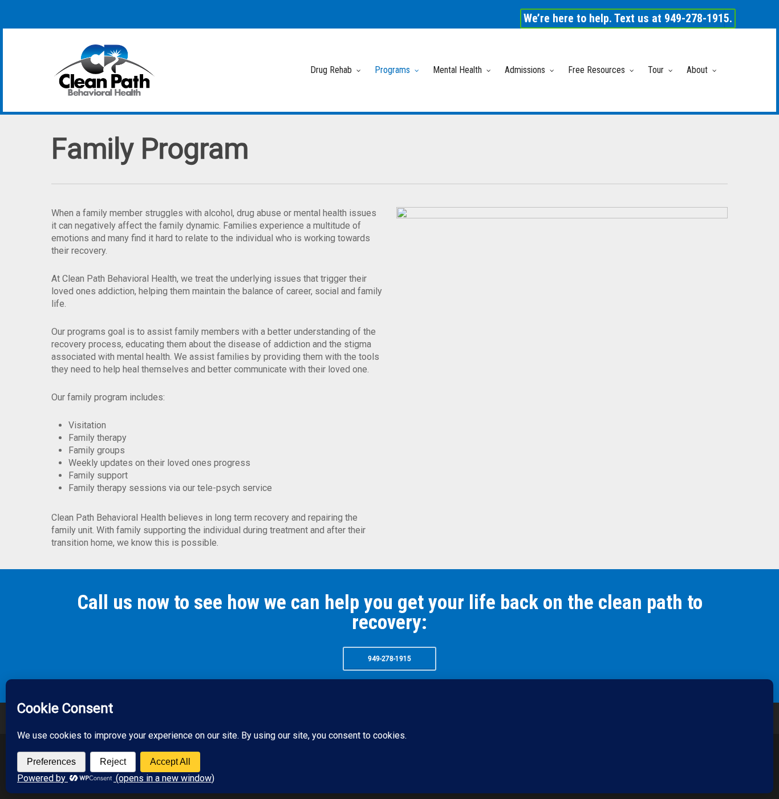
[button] (389, 659)
